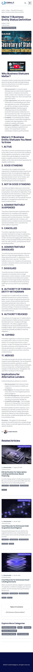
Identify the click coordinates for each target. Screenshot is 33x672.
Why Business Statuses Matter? (15, 612)
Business (4, 489)
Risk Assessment (24, 485)
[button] (29, 3)
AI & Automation (23, 634)
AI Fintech (27, 627)
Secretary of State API (9, 631)
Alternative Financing (16, 10)
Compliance (4, 543)
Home (3, 10)
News (20, 627)
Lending (4, 597)
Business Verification (9, 627)
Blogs (7, 10)
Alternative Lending (14, 485)
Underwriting (5, 485)
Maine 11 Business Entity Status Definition (13, 12)
